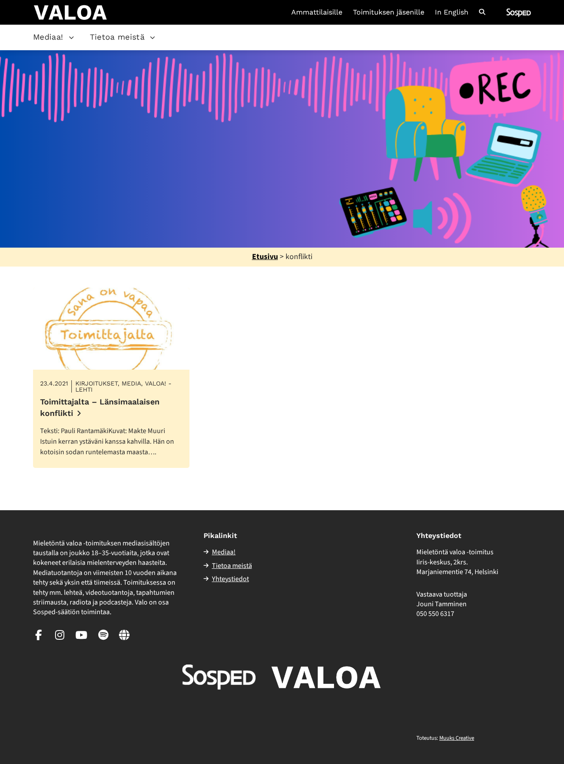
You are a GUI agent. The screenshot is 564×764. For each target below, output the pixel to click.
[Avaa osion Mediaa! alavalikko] (71, 37)
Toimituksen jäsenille (388, 12)
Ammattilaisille (316, 12)
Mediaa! (48, 36)
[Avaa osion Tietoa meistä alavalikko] (152, 37)
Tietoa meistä (117, 36)
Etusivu (265, 256)
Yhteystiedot (230, 579)
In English (451, 12)
